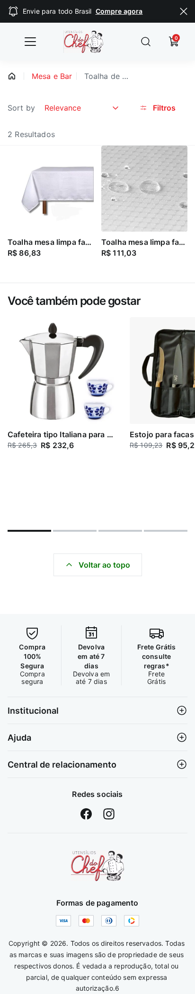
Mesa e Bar (52, 76)
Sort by (21, 108)
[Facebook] (86, 814)
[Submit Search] (145, 41)
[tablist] (97, 525)
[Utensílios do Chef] (97, 866)
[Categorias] (30, 41)
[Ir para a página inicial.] (12, 76)
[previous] (11, 417)
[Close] (183, 11)
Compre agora (119, 11)
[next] (183, 417)
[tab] (29, 530)
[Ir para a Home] (90, 41)
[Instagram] (109, 814)
